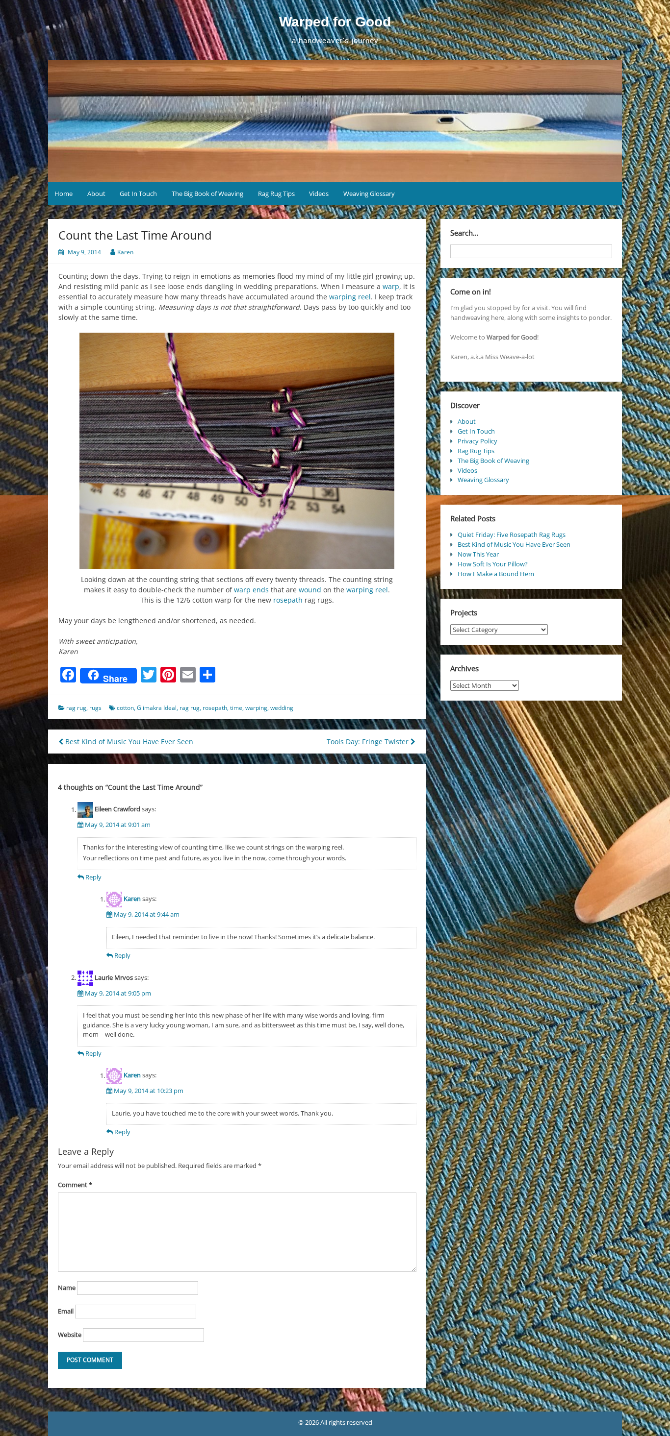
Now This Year (478, 554)
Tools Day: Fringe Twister (369, 741)
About (96, 193)
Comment (75, 1184)
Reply (93, 877)
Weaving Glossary (369, 193)
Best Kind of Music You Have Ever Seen (128, 741)
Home (63, 193)
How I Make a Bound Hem (496, 573)
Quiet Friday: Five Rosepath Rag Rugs (512, 534)
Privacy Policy (477, 441)
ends (261, 589)
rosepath (288, 600)
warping (256, 708)
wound (310, 589)
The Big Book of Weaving (207, 193)
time (236, 708)
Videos (319, 193)
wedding (281, 708)
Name (67, 1287)
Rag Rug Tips (276, 193)
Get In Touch (138, 193)
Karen (125, 252)
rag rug (76, 708)
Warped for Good (335, 21)
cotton (125, 708)
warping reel (350, 296)
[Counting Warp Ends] (236, 451)
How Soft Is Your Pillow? (493, 564)
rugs (95, 708)
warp (391, 286)
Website (69, 1334)
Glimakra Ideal (157, 708)
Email (66, 1311)
